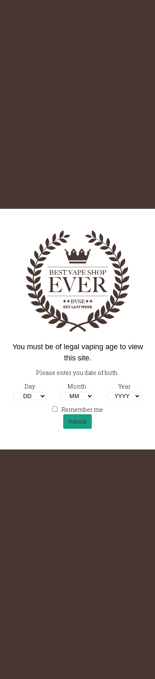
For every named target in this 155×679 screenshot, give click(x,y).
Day (29, 386)
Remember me (81, 409)
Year (124, 386)
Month (76, 386)
